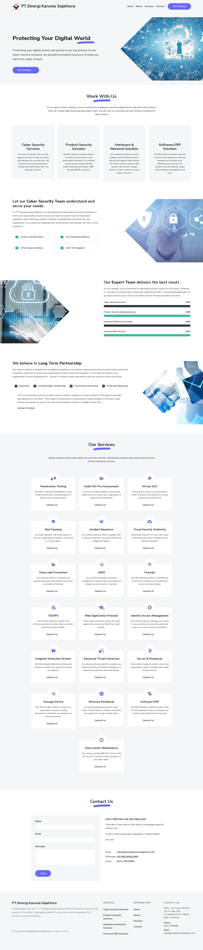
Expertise (23, 385)
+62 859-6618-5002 (128, 856)
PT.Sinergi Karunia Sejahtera (47, 6)
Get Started (179, 6)
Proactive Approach (115, 385)
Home (130, 6)
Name (38, 821)
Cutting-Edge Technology (50, 385)
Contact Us (52, 505)
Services (149, 6)
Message (40, 846)
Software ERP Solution (115, 933)
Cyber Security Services (115, 909)
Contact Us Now (26, 408)
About (139, 6)
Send (43, 873)
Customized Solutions (84, 385)
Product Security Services (112, 917)
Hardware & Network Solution (114, 926)
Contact (160, 6)
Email (38, 833)
